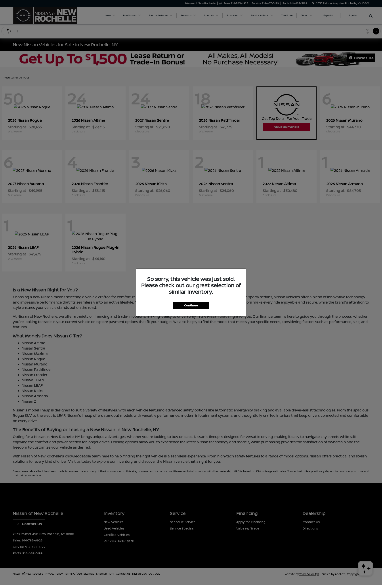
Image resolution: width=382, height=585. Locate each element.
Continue (191, 305)
